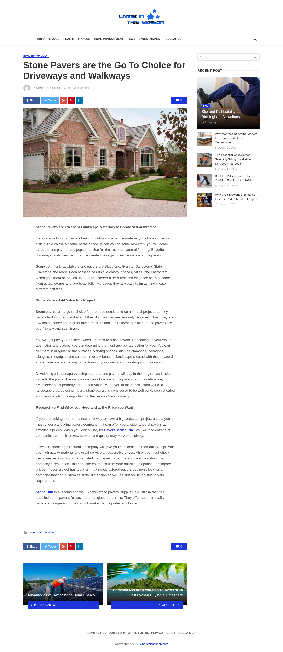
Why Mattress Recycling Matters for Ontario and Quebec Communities (236, 138)
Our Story (117, 632)
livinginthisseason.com (153, 643)
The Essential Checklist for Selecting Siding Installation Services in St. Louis (233, 159)
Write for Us (138, 632)
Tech (131, 38)
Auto (41, 38)
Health (68, 38)
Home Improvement (108, 38)
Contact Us (96, 632)
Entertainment (150, 38)
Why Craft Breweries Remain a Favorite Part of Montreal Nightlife (237, 197)
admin (40, 87)
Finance (84, 38)
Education (173, 38)
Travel (54, 38)
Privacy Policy (163, 632)
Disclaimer (187, 632)
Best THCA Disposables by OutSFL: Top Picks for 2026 (233, 178)
